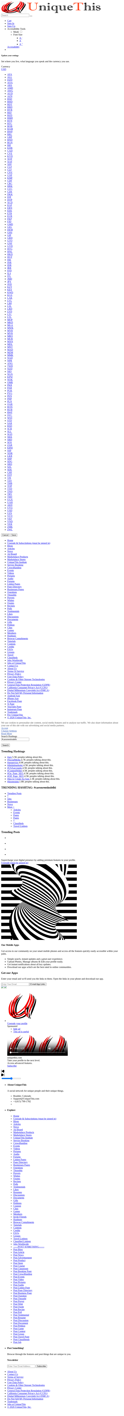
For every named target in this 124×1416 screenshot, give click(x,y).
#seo (9, 757)
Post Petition (19, 1326)
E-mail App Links (37, 984)
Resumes (17, 1192)
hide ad (16, 1029)
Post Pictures (19, 1282)
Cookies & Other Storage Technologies (26, 1385)
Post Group (18, 1334)
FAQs (16, 1233)
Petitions (17, 1203)
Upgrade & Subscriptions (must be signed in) (34, 1118)
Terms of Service (15, 1377)
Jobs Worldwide (21, 1244)
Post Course (19, 1266)
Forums (17, 1157)
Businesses (12, 801)
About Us (12, 1371)
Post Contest (19, 1331)
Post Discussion (20, 1320)
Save (13, 535)
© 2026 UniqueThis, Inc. (19, 1407)
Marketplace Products (23, 1132)
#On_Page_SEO (15, 773)
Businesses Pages (21, 1165)
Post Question (20, 1296)
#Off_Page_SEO (15, 776)
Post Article (18, 1252)
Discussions (19, 1195)
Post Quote (18, 1306)
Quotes (16, 1178)
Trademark (12, 1401)
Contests (17, 1227)
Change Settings (9, 731)
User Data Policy (15, 1382)
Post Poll (17, 1312)
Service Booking (21, 1140)
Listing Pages (19, 1159)
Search (5, 745)
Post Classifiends (21, 1339)
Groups (16, 1236)
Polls (15, 1184)
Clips (15, 1208)
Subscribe (12, 1066)
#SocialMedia (14, 760)
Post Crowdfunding (22, 1274)
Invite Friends (19, 1217)
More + (10, 807)
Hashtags (17, 1219)
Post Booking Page (22, 1271)
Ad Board (18, 1129)
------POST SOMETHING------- (28, 1246)
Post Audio (18, 1285)
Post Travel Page (21, 1336)
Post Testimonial (21, 1315)
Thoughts (17, 1170)
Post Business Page (22, 1293)
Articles (17, 809)
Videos (16, 1148)
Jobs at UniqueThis (16, 1404)
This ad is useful (21, 1031)
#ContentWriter (15, 770)
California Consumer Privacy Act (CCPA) (27, 1393)
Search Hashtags (9, 736)
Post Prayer (18, 1301)
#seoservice (13, 762)
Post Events (18, 1276)
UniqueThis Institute (23, 1137)
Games (16, 1211)
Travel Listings (20, 826)
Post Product (19, 1260)
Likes (16, 1189)
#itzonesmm (13, 781)
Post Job (17, 1342)
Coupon (17, 1206)
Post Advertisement (22, 1257)
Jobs (9, 799)
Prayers (16, 1173)
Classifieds (18, 823)
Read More (6, 733)
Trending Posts (14, 793)
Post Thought (19, 1298)
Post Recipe (19, 1309)
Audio (16, 1154)
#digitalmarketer (15, 765)
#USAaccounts (14, 768)
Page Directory (20, 1162)
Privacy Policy (14, 1379)
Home (16, 1116)
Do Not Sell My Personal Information (25, 1399)
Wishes (16, 1176)
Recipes (17, 1181)
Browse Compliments (23, 1222)
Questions (18, 1167)
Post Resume (19, 1317)
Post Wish (18, 1304)
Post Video (18, 1279)
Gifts (15, 1200)
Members (17, 1214)
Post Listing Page (21, 1287)
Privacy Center (14, 1388)
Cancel (5, 535)
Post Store (18, 1263)
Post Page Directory (22, 1290)
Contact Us (12, 1374)
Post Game (18, 1328)
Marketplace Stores (22, 1135)
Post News (18, 1255)
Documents (18, 1197)
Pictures (17, 1151)
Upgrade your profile (17, 1023)
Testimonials (19, 1187)
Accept (4, 728)
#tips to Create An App (18, 779)
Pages (16, 815)
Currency (5, 66)
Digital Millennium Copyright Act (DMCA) (28, 1396)
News (10, 804)
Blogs (16, 1121)
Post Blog (18, 1249)
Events (16, 812)
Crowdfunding (20, 1143)
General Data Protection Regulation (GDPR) (28, 1390)
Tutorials (17, 1225)
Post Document (20, 1323)
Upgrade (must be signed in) (14, 862)
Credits (16, 1230)
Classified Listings (22, 1241)
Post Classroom (20, 1268)
